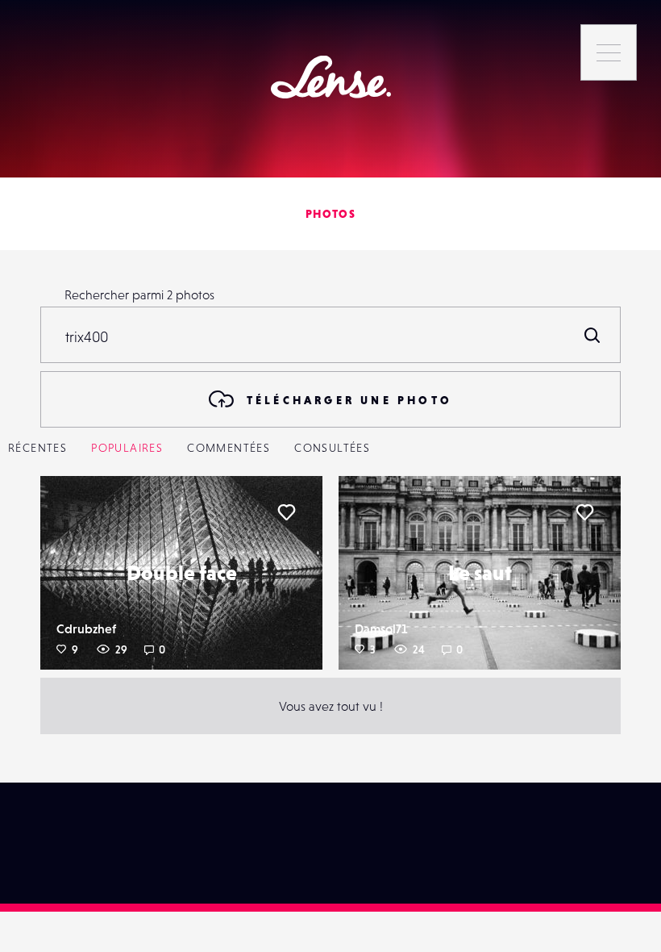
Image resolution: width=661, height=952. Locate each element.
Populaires (127, 447)
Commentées (228, 447)
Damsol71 (381, 628)
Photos (330, 213)
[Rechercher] (592, 335)
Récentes (37, 447)
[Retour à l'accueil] (331, 77)
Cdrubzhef (86, 628)
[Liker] (286, 512)
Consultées (332, 447)
